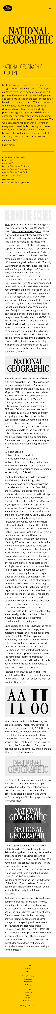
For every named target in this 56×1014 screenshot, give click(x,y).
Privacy (28, 985)
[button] (50, 8)
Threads (28, 995)
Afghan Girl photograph (28, 797)
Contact (28, 990)
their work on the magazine (26, 231)
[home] (7, 9)
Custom (28, 966)
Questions (28, 979)
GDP (7, 224)
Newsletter (28, 1001)
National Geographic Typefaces (15, 182)
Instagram (28, 992)
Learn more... (9, 145)
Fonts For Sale (28, 976)
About (28, 971)
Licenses (28, 982)
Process (28, 969)
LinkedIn (27, 998)
